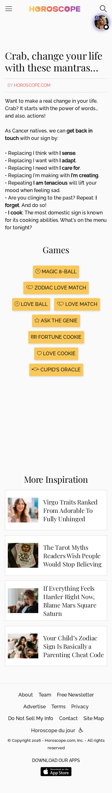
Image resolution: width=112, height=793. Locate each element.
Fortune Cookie (59, 337)
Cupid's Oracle (60, 370)
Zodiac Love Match (59, 288)
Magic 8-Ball (58, 272)
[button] (81, 730)
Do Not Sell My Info (30, 718)
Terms (58, 707)
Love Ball (34, 304)
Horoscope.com (32, 85)
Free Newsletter (75, 695)
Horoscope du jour (53, 730)
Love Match (80, 304)
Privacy (80, 707)
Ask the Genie (58, 321)
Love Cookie (59, 353)
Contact (68, 718)
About (25, 695)
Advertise (34, 707)
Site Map (93, 718)
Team (45, 695)
